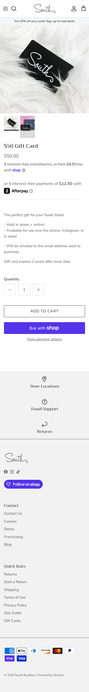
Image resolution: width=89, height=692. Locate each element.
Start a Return (15, 581)
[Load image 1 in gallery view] (44, 69)
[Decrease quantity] (10, 290)
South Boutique (25, 675)
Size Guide (12, 612)
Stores (9, 529)
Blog (8, 544)
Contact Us (13, 513)
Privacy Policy (15, 605)
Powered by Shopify (50, 675)
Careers (10, 521)
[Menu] (5, 8)
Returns (10, 574)
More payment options (44, 339)
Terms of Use (15, 597)
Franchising (13, 536)
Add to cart (44, 311)
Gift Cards (12, 620)
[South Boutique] (44, 8)
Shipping (11, 589)
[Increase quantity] (38, 290)
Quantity (11, 279)
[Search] (16, 8)
